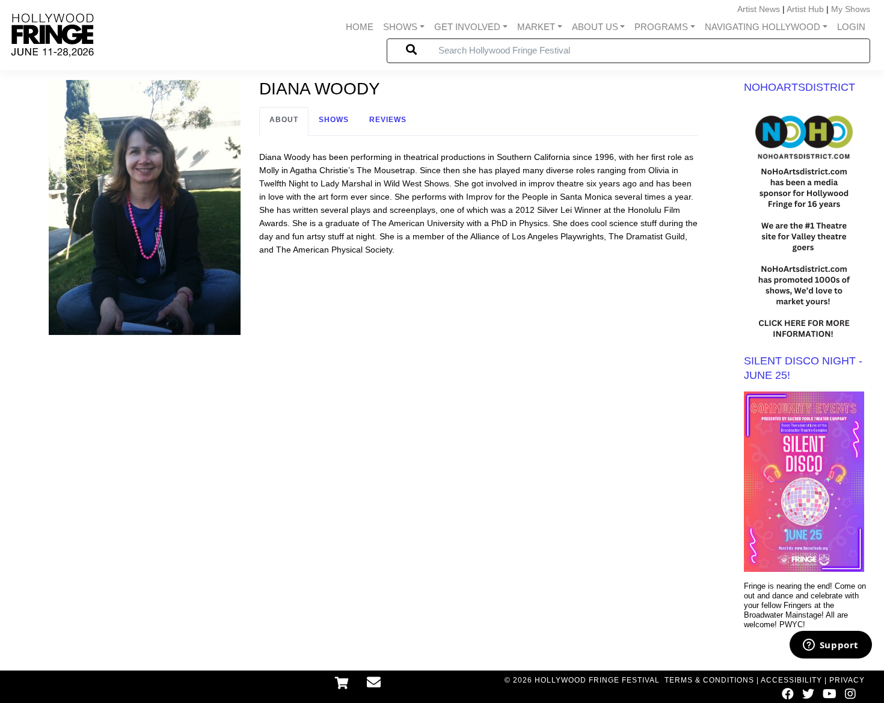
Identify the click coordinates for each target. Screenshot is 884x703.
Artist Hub (805, 9)
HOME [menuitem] (359, 27)
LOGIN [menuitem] (851, 27)
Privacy (847, 680)
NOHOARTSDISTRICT (799, 87)
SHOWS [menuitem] (400, 27)
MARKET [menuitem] (536, 27)
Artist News (758, 9)
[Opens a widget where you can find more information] (830, 646)
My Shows (850, 9)
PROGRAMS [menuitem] (661, 27)
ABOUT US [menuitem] (595, 27)
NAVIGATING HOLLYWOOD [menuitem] (762, 27)
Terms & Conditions (709, 680)
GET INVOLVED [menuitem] (467, 27)
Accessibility (791, 680)
